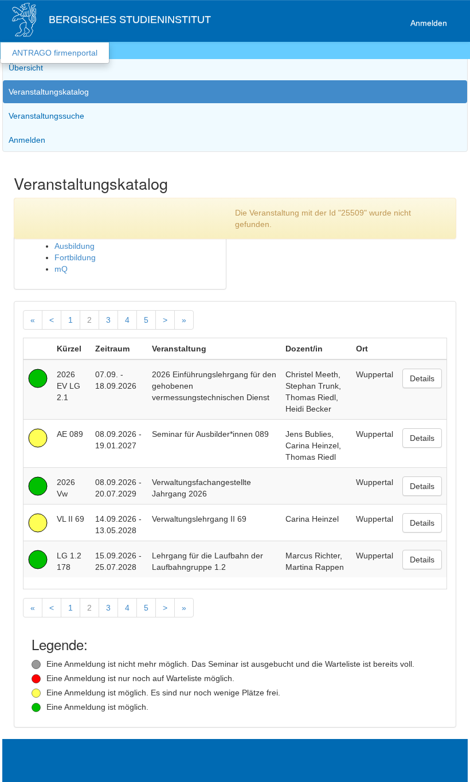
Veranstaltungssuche (46, 115)
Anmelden (428, 23)
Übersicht (26, 67)
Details (422, 378)
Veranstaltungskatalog (49, 91)
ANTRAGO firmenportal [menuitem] (54, 52)
